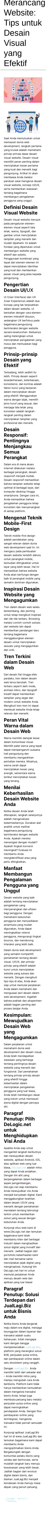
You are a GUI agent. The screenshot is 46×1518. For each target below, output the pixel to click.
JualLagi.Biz (32, 1347)
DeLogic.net (19, 1167)
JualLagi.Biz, (21, 1368)
